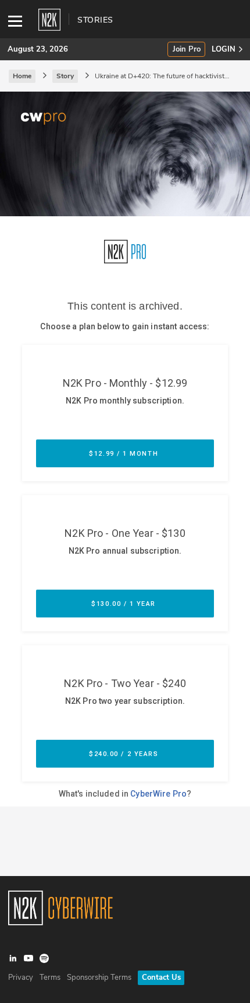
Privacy (20, 977)
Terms (50, 977)
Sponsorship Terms (99, 977)
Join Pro (187, 49)
